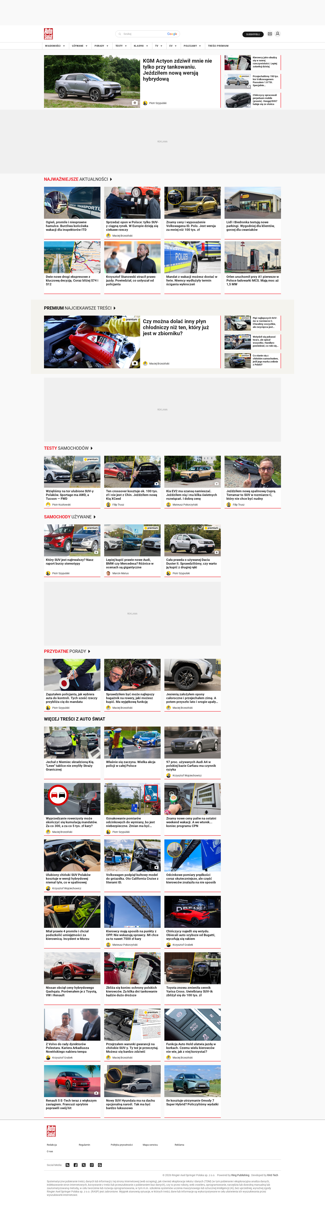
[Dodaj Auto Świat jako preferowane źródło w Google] (100, 1165)
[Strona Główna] (48, 33)
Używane (77, 46)
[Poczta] (270, 33)
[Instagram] (91, 1165)
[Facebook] (75, 1165)
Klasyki (139, 46)
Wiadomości (53, 46)
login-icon (277, 33)
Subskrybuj (253, 34)
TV (156, 46)
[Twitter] (83, 1165)
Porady (99, 46)
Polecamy (190, 46)
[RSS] (67, 1165)
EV (170, 46)
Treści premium (218, 46)
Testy (119, 46)
